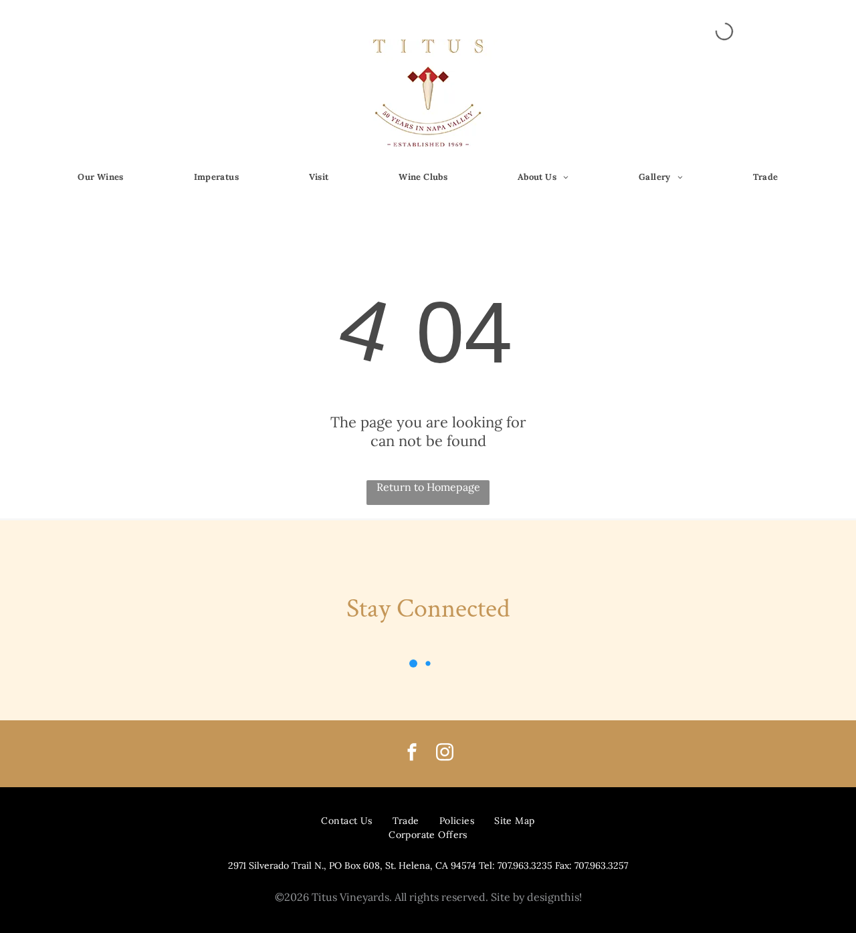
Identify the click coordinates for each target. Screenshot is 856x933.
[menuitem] (101, 177)
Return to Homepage (428, 487)
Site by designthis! (536, 897)
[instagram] (444, 754)
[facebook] (412, 754)
